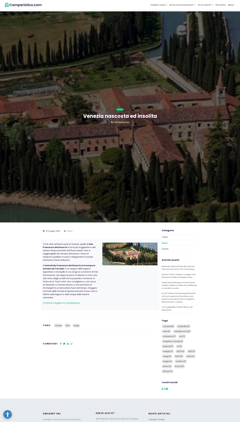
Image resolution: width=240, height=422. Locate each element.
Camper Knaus (156, 419)
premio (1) (167, 366)
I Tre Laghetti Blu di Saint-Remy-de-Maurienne (177, 308)
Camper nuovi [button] (157, 4)
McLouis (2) (167, 371)
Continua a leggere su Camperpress (61, 303)
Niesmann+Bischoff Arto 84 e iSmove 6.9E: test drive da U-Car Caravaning (178, 267)
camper (58, 325)
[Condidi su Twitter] (64, 343)
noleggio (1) (168, 351)
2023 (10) (180, 351)
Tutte (165, 237)
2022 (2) (191, 351)
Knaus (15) (179, 366)
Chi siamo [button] (220, 4)
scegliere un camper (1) (173, 341)
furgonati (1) (168, 346)
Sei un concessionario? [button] (181, 4)
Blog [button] (230, 4)
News (70, 231)
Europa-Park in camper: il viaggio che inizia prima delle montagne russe (178, 275)
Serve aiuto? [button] (204, 4)
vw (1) (179, 346)
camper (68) (168, 326)
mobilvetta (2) (183, 326)
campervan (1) (169, 336)
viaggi (76, 325)
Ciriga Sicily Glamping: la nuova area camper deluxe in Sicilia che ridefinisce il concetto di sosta (179, 285)
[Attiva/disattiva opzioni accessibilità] (7, 414)
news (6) (166, 331)
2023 (68, 325)
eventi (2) (190, 356)
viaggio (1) (167, 361)
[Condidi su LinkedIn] (68, 343)
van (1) (182, 336)
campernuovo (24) (182, 331)
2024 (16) (179, 356)
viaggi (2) (167, 356)
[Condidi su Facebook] (60, 343)
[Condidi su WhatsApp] (71, 343)
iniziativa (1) (181, 361)
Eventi (165, 248)
